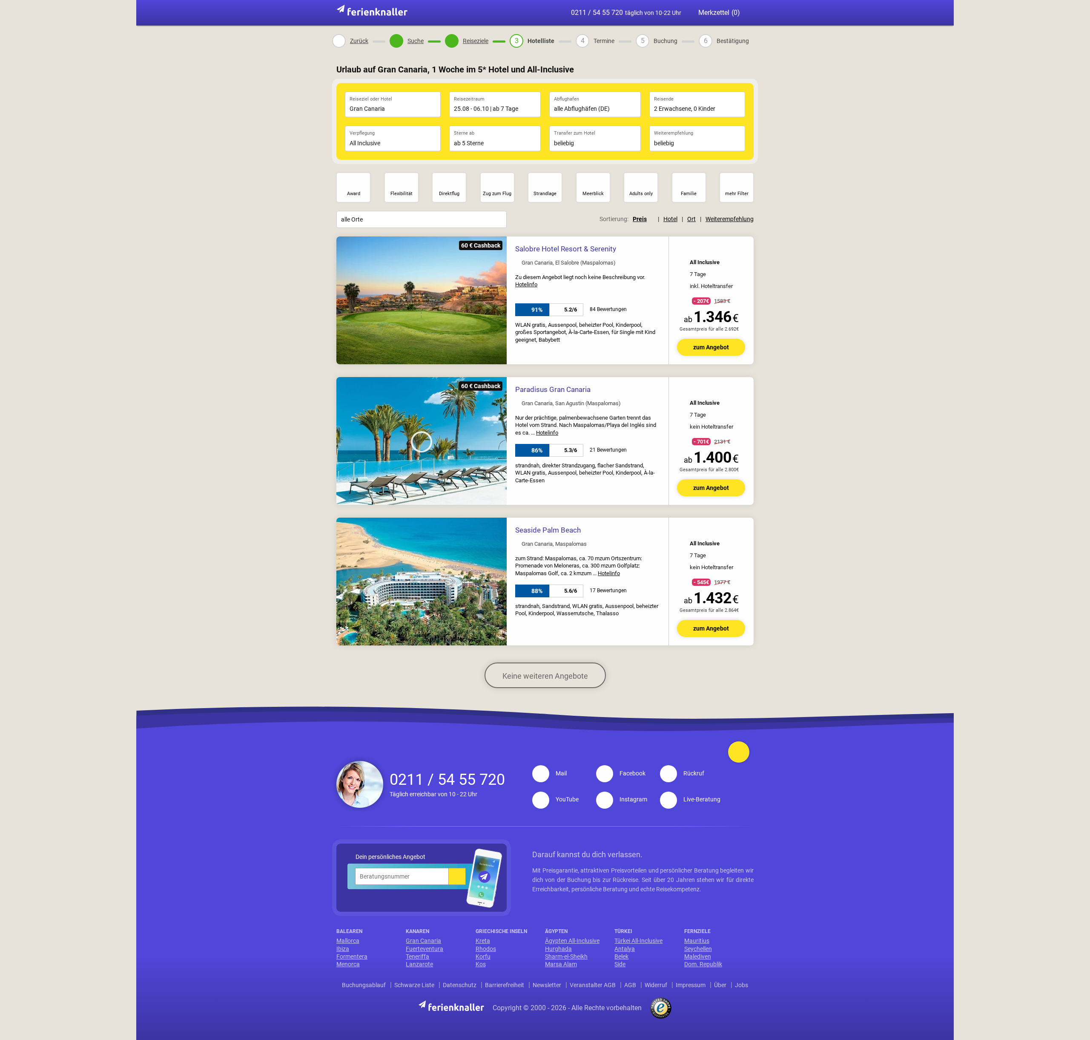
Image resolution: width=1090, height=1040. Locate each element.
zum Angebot (711, 347)
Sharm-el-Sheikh (566, 956)
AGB (630, 985)
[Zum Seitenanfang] (738, 752)
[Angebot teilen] (728, 248)
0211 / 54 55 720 (626, 13)
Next (498, 301)
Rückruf (693, 773)
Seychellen (698, 948)
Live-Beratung (701, 799)
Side (619, 964)
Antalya (624, 948)
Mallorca (347, 940)
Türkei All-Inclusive (638, 940)
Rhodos (486, 948)
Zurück (359, 40)
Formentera (351, 956)
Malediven (697, 956)
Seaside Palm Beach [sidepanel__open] (548, 530)
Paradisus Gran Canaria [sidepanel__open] (553, 389)
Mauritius (696, 940)
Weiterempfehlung (730, 219)
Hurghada (558, 948)
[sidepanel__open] (571, 309)
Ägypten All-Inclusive (572, 940)
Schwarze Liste (414, 985)
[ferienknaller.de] (372, 11)
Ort (691, 219)
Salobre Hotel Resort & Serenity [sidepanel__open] (565, 249)
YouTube (567, 799)
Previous (344, 301)
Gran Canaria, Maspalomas (554, 544)
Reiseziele (475, 40)
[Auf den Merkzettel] (741, 248)
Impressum (691, 985)
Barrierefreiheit (504, 985)
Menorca (348, 964)
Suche (415, 40)
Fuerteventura (424, 948)
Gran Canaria (423, 940)
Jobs (741, 985)
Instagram (633, 799)
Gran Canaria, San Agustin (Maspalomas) (571, 403)
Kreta (483, 940)
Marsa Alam (561, 964)
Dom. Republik (703, 964)
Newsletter (547, 985)
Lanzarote (419, 964)
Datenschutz (459, 985)
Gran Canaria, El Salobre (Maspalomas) (569, 263)
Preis (640, 219)
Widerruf (656, 985)
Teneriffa (417, 956)
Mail (561, 773)
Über (720, 985)
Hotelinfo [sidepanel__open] (526, 284)
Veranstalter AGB (593, 985)
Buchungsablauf (364, 985)
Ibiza (342, 948)
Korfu (483, 956)
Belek (621, 956)
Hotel (670, 219)
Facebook (632, 773)
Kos (481, 964)
